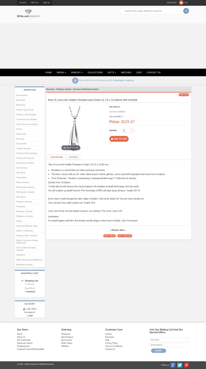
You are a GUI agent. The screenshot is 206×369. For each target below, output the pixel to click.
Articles (108, 334)
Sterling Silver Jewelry (26, 235)
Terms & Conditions (113, 346)
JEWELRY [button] (76, 72)
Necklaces (21, 197)
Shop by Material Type (27, 226)
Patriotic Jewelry (24, 201)
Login (30, 316)
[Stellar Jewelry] (28, 13)
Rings (19, 221)
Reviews (73, 157)
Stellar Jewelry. (31, 364)
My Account (66, 340)
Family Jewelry (23, 148)
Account (22, 3)
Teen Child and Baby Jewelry (26, 248)
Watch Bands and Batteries (29, 259)
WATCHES (126, 72)
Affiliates (65, 346)
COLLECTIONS (95, 72)
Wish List (34, 3)
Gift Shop (20, 172)
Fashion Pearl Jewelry (26, 153)
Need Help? (172, 3)
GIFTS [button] (111, 72)
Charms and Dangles (26, 114)
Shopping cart (31, 280)
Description (57, 157)
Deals (19, 129)
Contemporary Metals (26, 119)
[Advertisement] (103, 46)
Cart (186, 3)
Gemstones (21, 168)
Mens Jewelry (22, 182)
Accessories (22, 95)
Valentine (20, 255)
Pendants (20, 206)
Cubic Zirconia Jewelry (27, 124)
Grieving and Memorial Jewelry (85, 89)
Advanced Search (25, 343)
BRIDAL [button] (60, 72)
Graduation (21, 177)
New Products (67, 337)
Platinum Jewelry (24, 211)
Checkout (30, 291)
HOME (49, 72)
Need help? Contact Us (124, 80)
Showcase (50, 89)
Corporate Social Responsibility (30, 349)
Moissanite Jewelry (25, 187)
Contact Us (110, 349)
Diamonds (21, 134)
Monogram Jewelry (25, 192)
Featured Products (25, 158)
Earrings (20, 138)
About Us (21, 337)
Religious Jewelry (63, 89)
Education (109, 337)
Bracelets (20, 100)
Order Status (66, 343)
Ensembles (21, 143)
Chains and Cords (24, 109)
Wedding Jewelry (24, 264)
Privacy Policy (111, 343)
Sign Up (46, 3)
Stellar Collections (24, 230)
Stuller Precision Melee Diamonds (27, 241)
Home (19, 334)
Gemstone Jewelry (25, 163)
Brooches (20, 105)
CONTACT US (153, 72)
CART (139, 72)
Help (107, 340)
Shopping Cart (23, 346)
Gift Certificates (24, 340)
